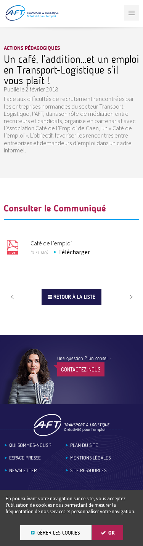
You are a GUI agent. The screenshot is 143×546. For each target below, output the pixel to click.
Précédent (12, 297)
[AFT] (32, 19)
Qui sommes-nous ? (30, 445)
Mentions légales (90, 458)
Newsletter (23, 470)
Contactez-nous (81, 369)
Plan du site (84, 445)
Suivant (131, 297)
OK (111, 533)
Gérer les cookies (58, 533)
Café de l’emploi (51, 243)
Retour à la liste (74, 297)
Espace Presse (25, 458)
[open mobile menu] (131, 13)
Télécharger (74, 252)
